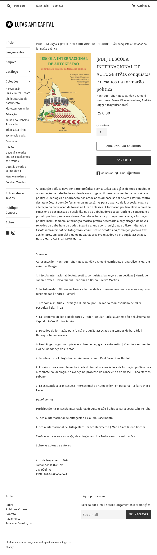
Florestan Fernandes (17, 108)
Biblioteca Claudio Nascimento (16, 101)
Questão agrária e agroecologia (16, 169)
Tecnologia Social (16, 135)
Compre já (124, 160)
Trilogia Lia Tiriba (16, 130)
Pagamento (13, 518)
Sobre (10, 222)
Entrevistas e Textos (15, 195)
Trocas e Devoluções (19, 523)
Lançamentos (15, 52)
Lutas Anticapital (41, 542)
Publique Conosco (12, 210)
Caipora (11, 62)
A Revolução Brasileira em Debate (18, 91)
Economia (11, 141)
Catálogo (18, 72)
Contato (11, 514)
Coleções (18, 81)
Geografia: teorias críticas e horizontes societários (18, 157)
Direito (10, 147)
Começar (58, 5)
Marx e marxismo (16, 176)
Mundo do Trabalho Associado (17, 122)
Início (10, 42)
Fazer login (42, 5)
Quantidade (102, 125)
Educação (11, 114)
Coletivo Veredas (15, 182)
